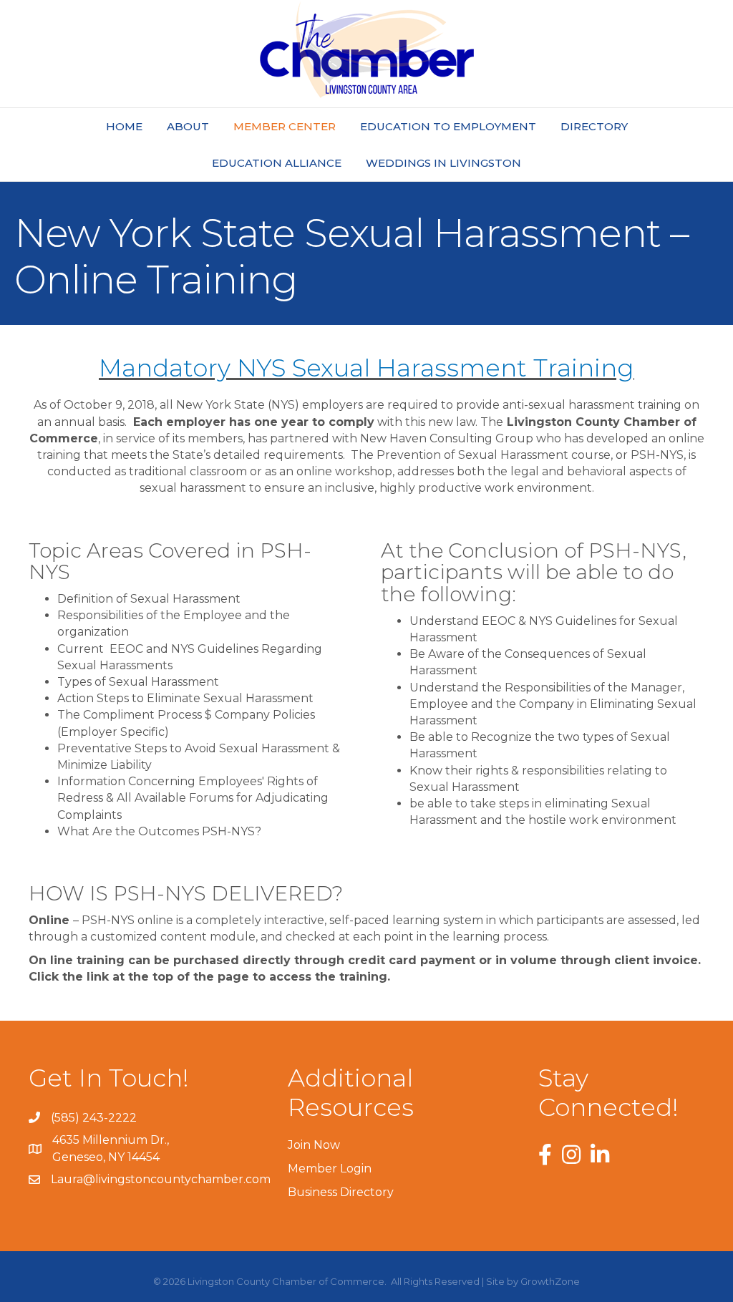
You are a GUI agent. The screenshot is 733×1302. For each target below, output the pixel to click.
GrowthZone (550, 1281)
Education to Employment (448, 126)
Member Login (330, 1168)
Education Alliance (276, 163)
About (188, 126)
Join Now (314, 1145)
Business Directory (341, 1192)
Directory (594, 126)
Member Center (284, 126)
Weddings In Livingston (443, 163)
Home (124, 126)
